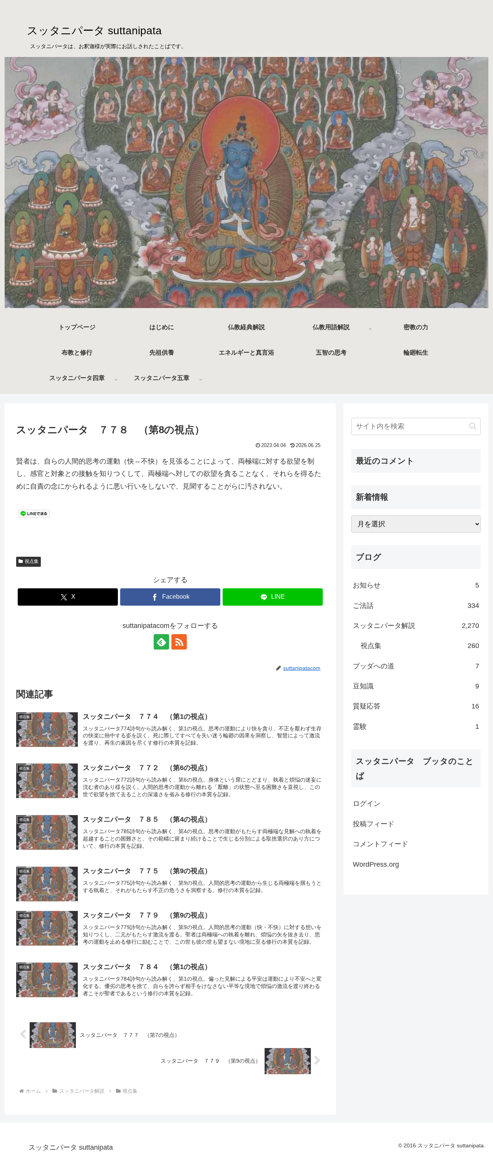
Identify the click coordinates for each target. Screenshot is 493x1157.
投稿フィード (373, 824)
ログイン (367, 803)
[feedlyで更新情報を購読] (161, 642)
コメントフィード (380, 844)
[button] (473, 426)
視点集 (32, 561)
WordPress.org (376, 864)
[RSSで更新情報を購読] (179, 642)
